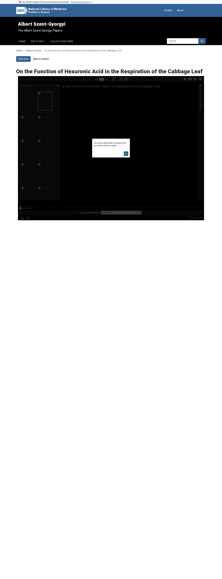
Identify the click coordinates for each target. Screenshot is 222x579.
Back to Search (41, 58)
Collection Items (61, 41)
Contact (168, 10)
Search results (33, 50)
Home (22, 41)
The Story (37, 41)
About (180, 10)
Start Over (23, 58)
